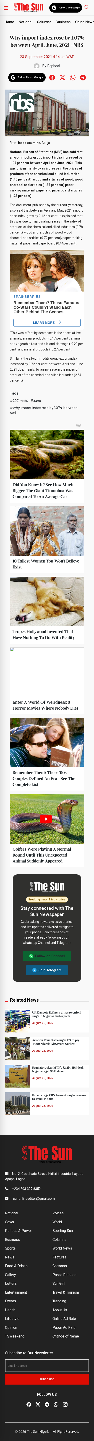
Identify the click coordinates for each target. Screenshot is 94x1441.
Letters (11, 1283)
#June (35, 400)
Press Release (64, 1275)
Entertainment (16, 1292)
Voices (58, 1213)
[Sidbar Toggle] (6, 8)
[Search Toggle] (87, 7)
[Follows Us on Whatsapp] (73, 77)
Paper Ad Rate (64, 1327)
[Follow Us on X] (38, 1404)
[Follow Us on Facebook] (28, 1404)
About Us (59, 1310)
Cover (9, 1222)
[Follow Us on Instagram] (65, 1404)
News (9, 1257)
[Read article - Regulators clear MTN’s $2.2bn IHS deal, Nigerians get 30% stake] (17, 1076)
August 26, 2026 (42, 1023)
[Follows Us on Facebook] (52, 77)
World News (62, 1248)
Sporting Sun (62, 1231)
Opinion (11, 1327)
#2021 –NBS (19, 400)
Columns (44, 22)
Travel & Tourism (65, 1292)
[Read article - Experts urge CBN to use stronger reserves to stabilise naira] (17, 1103)
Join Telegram (50, 970)
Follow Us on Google (69, 7)
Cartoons (59, 1266)
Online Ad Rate (64, 1318)
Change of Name (65, 1336)
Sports (10, 1248)
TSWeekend (14, 1336)
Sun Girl (58, 1283)
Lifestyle (12, 1318)
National (25, 22)
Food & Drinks (16, 1266)
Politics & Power (18, 1231)
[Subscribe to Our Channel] (47, 1404)
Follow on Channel (50, 956)
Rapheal (53, 66)
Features (59, 1257)
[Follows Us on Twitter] (62, 77)
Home (9, 22)
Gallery (10, 1275)
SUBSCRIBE (46, 1379)
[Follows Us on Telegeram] (83, 77)
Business (63, 22)
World (57, 1222)
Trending (59, 1301)
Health (10, 1310)
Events (10, 1301)
